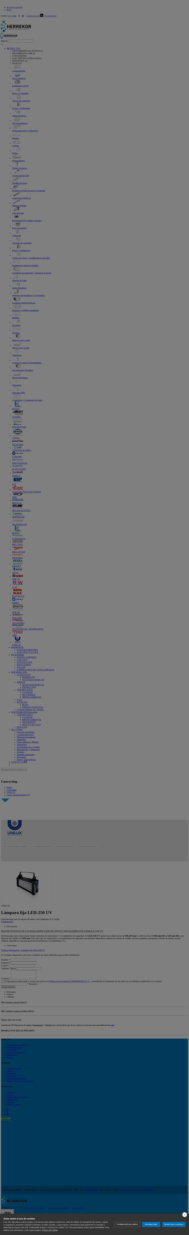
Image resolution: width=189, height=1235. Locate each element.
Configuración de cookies (127, 1224)
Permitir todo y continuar (173, 1224)
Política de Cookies (50, 1230)
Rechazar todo (151, 1224)
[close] (184, 1214)
